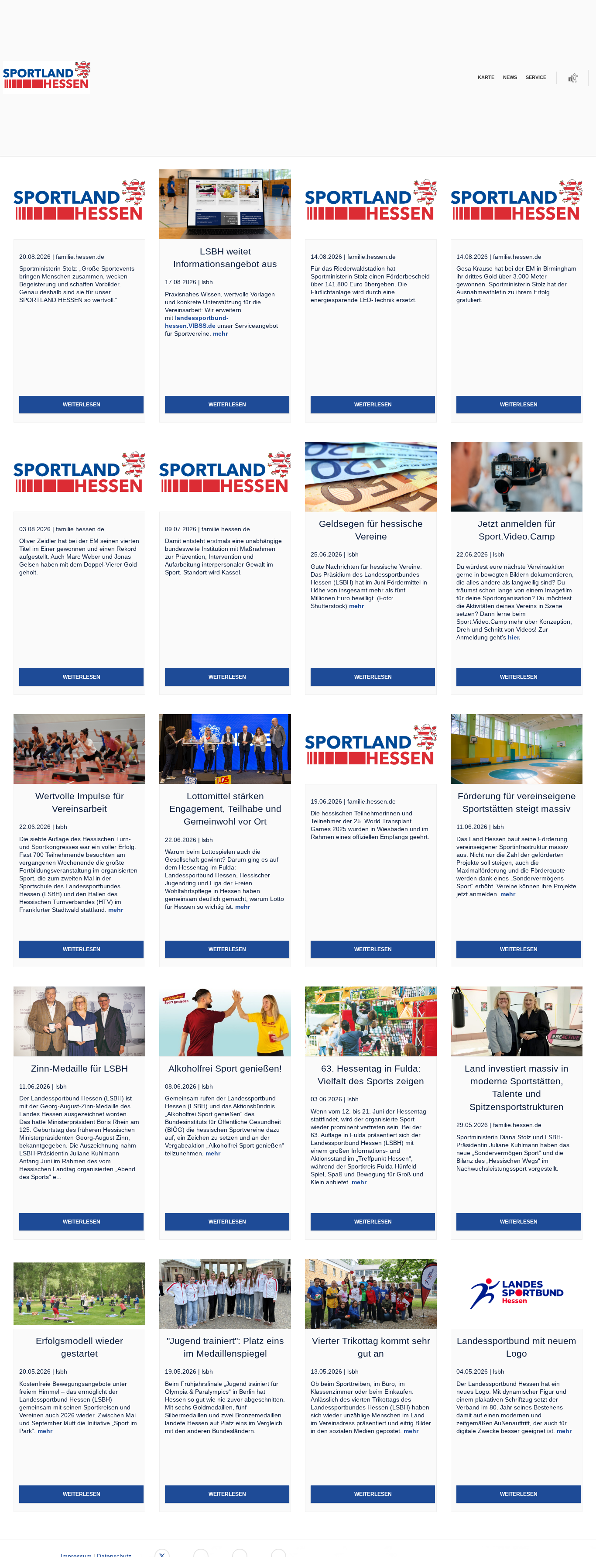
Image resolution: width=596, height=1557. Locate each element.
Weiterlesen (81, 405)
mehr (220, 333)
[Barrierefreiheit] (573, 78)
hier (513, 637)
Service (536, 77)
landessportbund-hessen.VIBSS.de (197, 321)
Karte (486, 77)
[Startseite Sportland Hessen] (60, 77)
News (510, 77)
